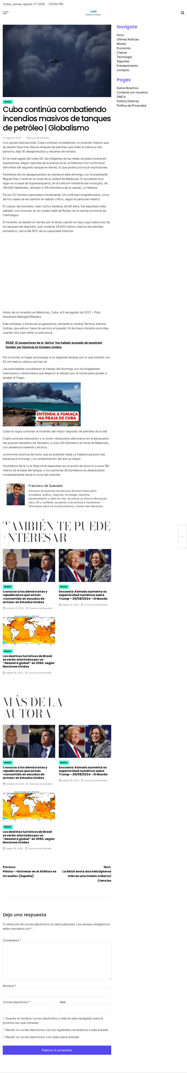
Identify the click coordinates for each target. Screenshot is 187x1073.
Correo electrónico (17, 1002)
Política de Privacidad (131, 105)
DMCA (121, 97)
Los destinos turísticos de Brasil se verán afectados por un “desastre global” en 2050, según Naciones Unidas (29, 661)
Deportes (123, 61)
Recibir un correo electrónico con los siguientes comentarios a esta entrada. (57, 1030)
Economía (123, 48)
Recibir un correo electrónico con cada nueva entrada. (42, 1037)
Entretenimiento (127, 65)
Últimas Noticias (128, 39)
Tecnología (124, 57)
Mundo (7, 102)
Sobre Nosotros (127, 88)
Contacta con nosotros (132, 92)
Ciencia (122, 52)
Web (63, 1002)
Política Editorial (128, 101)
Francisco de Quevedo (37, 137)
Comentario (12, 940)
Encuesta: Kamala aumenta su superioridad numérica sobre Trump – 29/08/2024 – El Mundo (83, 595)
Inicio (120, 35)
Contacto (123, 70)
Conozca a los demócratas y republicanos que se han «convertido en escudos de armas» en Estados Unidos (25, 596)
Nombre (9, 986)
